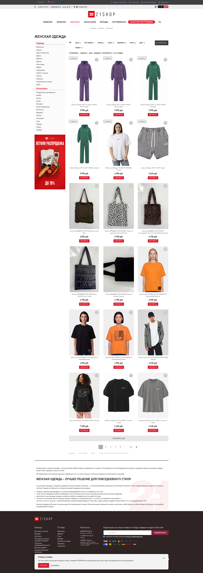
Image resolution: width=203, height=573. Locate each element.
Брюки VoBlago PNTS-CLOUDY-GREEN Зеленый (153, 106)
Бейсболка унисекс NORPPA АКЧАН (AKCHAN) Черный (153, 358)
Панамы (39, 124)
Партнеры (60, 544)
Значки (38, 115)
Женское (75, 22)
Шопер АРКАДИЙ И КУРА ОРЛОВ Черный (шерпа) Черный (118, 295)
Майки (38, 67)
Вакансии (164, 2)
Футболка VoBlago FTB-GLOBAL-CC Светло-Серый (153, 421)
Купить (84, 114)
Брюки (38, 56)
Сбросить (162, 43)
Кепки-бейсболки (43, 107)
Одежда (72, 453)
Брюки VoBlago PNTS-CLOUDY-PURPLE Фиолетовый (84, 106)
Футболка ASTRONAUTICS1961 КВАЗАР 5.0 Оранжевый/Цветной (153, 295)
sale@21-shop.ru (86, 540)
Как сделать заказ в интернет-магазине (42, 540)
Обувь (93, 453)
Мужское (61, 22)
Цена (90, 53)
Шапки (38, 95)
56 (131, 447)
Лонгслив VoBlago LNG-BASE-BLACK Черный (84, 420)
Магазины (61, 531)
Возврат (38, 534)
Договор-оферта (41, 547)
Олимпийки (40, 70)
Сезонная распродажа (141, 22)
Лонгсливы (40, 64)
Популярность (107, 53)
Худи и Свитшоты (42, 53)
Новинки (47, 22)
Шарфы (39, 130)
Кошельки (40, 118)
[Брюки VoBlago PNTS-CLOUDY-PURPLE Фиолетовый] (84, 80)
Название (97, 53)
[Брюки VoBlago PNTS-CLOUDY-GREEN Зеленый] (153, 80)
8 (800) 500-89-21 (56, 7)
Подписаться (160, 533)
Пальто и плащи (42, 73)
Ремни (38, 127)
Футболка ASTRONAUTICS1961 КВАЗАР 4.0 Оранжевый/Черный (118, 358)
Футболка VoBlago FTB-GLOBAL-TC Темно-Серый (119, 421)
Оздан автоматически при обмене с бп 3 (113, 453)
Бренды (104, 22)
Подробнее (55, 565)
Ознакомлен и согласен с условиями (124, 536)
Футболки (40, 47)
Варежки (39, 113)
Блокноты (40, 110)
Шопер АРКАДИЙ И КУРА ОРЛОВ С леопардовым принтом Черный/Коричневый (153, 232)
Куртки (38, 61)
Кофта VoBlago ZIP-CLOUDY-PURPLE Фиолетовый (119, 106)
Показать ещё (119, 438)
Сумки (38, 101)
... (125, 447)
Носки (38, 98)
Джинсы (39, 58)
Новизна (83, 53)
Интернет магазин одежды (45, 501)
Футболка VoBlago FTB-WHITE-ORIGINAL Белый (118, 169)
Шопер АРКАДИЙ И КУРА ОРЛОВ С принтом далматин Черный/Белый (119, 232)
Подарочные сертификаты (45, 92)
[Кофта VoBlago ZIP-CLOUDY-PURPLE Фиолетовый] (118, 80)
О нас (59, 536)
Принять (43, 565)
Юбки (38, 84)
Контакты (135, 2)
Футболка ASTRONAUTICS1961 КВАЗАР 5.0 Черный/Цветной (84, 358)
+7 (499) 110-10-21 (42, 7)
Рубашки (39, 79)
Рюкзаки (39, 104)
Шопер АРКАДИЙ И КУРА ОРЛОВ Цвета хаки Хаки (84, 232)
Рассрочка (61, 546)
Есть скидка (118, 53)
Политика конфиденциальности (42, 544)
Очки (38, 121)
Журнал (60, 534)
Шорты (38, 50)
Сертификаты (119, 22)
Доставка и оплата (41, 531)
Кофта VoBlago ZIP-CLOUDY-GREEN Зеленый (84, 168)
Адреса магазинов (120, 2)
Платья (38, 76)
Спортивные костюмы (44, 82)
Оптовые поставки (64, 541)
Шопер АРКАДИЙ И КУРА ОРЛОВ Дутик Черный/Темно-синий (84, 295)
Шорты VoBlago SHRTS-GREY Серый (153, 168)
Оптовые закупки (150, 2)
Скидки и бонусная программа (41, 551)
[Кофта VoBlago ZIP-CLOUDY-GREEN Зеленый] (84, 143)
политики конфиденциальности (134, 536)
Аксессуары (90, 22)
